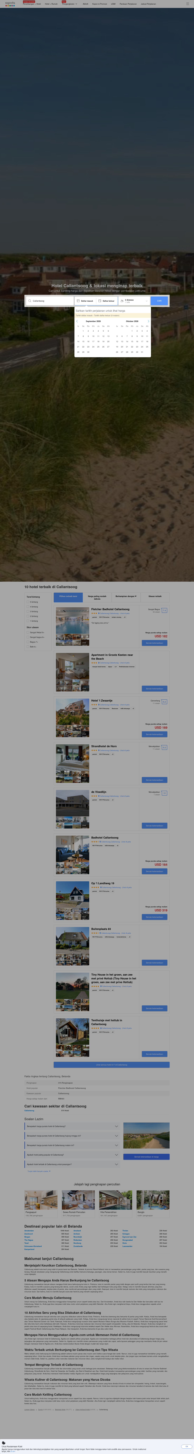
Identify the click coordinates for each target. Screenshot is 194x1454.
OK (187, 1446)
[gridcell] (83, 330)
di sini (12, 1451)
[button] (77, 321)
